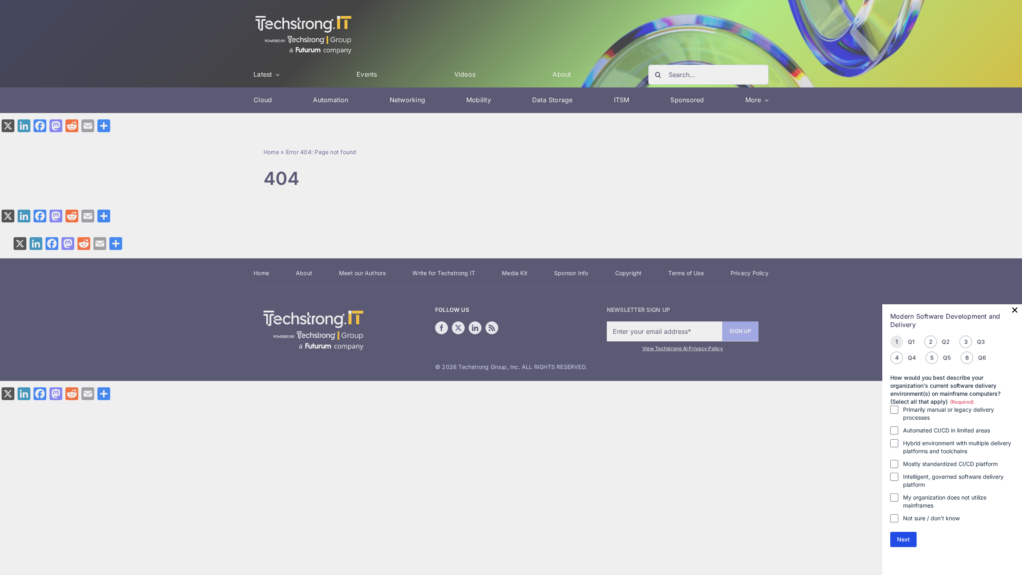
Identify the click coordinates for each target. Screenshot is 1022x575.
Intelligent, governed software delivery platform (953, 480)
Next (903, 539)
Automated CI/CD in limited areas (946, 430)
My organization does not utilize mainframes (944, 501)
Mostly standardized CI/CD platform (950, 463)
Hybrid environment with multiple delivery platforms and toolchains (957, 447)
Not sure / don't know (931, 518)
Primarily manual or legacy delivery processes (948, 413)
